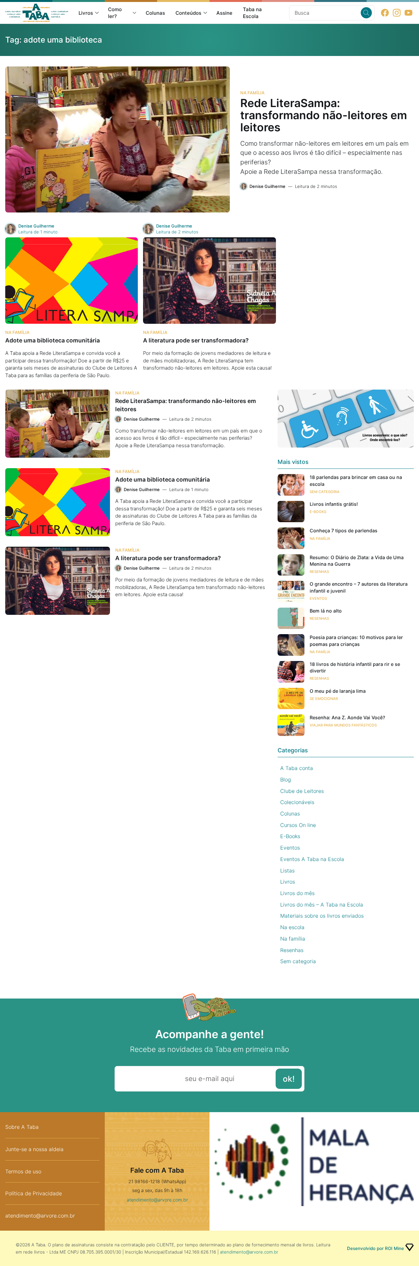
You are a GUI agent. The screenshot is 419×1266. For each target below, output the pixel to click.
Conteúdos (188, 13)
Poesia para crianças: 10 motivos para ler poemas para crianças (356, 640)
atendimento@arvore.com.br (40, 1215)
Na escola (292, 927)
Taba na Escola (252, 12)
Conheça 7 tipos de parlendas (343, 530)
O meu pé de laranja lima (338, 691)
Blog (285, 779)
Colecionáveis (297, 802)
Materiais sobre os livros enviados (322, 915)
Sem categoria (324, 491)
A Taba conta (296, 768)
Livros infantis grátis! (334, 504)
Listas (287, 870)
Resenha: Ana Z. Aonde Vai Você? (347, 717)
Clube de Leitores (302, 791)
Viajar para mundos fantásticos (343, 725)
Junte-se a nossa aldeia (34, 1149)
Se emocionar (324, 698)
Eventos (318, 598)
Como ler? (115, 12)
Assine (224, 13)
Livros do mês (297, 893)
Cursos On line (298, 825)
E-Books (318, 511)
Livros (86, 13)
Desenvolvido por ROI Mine (375, 1248)
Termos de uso (23, 1171)
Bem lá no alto (326, 611)
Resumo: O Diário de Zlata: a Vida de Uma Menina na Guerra (357, 561)
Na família (252, 92)
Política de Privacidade (33, 1193)
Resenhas (319, 571)
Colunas (155, 13)
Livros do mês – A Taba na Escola (321, 904)
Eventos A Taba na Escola (312, 859)
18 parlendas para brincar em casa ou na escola (356, 480)
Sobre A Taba (22, 1127)
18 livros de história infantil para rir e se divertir (355, 667)
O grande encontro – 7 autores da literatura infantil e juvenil (359, 587)
